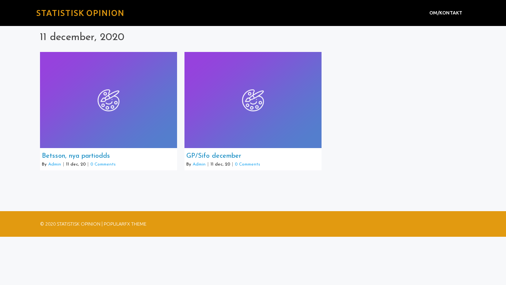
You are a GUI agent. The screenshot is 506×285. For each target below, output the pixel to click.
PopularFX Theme (125, 223)
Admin (54, 164)
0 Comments (103, 164)
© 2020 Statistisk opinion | (72, 223)
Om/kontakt (445, 12)
